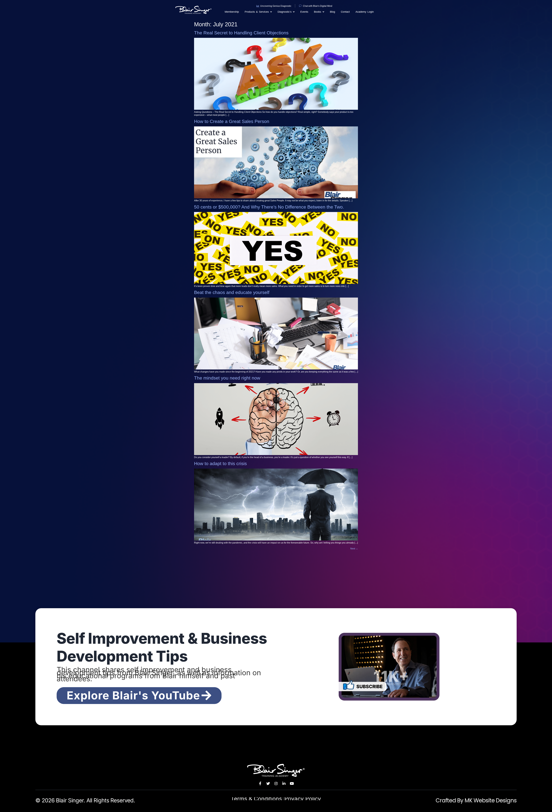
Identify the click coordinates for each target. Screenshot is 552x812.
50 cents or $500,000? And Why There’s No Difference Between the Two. (269, 207)
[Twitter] (268, 783)
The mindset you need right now (227, 378)
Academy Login (364, 11)
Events (304, 11)
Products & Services (257, 11)
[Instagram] (276, 783)
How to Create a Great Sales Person (231, 121)
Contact (345, 11)
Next (354, 548)
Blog (332, 11)
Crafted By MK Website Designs (476, 800)
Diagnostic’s (285, 11)
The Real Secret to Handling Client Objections (241, 32)
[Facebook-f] (260, 783)
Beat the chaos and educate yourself (231, 292)
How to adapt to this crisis (220, 463)
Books (317, 11)
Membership (232, 11)
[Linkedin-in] (284, 783)
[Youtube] (291, 783)
